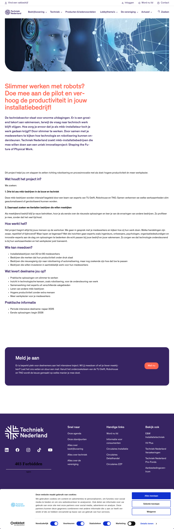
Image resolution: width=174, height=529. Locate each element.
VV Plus (149, 443)
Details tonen (146, 523)
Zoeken (165, 12)
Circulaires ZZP (114, 464)
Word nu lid (112, 433)
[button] (16, 3)
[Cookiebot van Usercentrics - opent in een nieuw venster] (17, 524)
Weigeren (151, 512)
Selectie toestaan (151, 504)
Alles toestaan (151, 496)
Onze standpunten (77, 439)
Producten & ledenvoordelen (80, 12)
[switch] (80, 523)
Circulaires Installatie (117, 449)
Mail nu (151, 365)
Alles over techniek (77, 455)
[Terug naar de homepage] (13, 12)
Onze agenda (74, 433)
